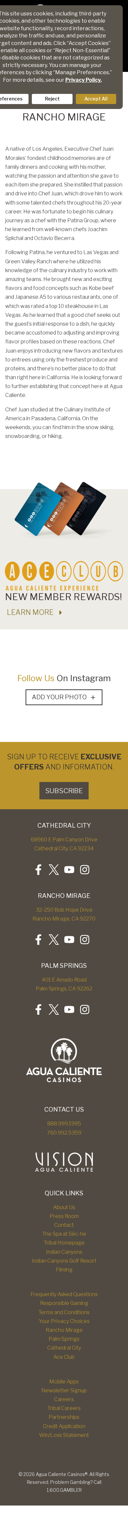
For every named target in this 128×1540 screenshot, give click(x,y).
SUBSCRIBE (64, 791)
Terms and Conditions (64, 1312)
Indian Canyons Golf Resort (64, 1261)
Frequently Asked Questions (64, 1294)
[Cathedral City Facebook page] (38, 869)
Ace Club (64, 1357)
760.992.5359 (64, 1133)
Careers (64, 1399)
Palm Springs (64, 1339)
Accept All (96, 98)
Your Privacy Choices (64, 1321)
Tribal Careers (64, 1408)
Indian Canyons (64, 1252)
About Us (64, 1207)
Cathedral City (64, 1348)
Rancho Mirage (64, 1330)
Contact (64, 1225)
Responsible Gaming (64, 1303)
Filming (64, 1270)
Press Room (64, 1216)
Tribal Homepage (64, 1243)
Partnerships (64, 1417)
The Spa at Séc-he (64, 1234)
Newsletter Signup (64, 1390)
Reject (52, 98)
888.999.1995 (64, 1123)
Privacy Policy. (83, 80)
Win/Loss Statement (64, 1435)
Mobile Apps (64, 1381)
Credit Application (64, 1426)
